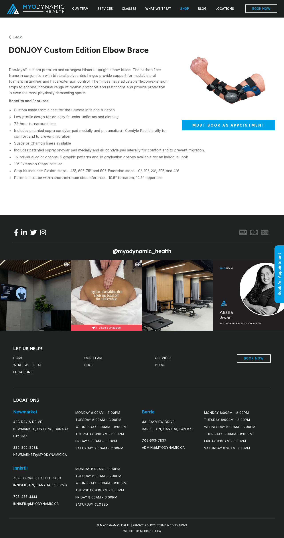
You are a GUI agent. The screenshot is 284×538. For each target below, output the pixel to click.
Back (17, 37)
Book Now (261, 8)
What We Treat (158, 8)
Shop (184, 8)
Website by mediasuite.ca (142, 531)
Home (18, 358)
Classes (129, 8)
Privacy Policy (144, 525)
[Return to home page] (35, 8)
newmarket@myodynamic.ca (40, 455)
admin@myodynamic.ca (163, 447)
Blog (202, 8)
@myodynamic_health (142, 251)
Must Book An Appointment (228, 125)
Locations (224, 8)
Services (105, 8)
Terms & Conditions (172, 525)
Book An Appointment (279, 274)
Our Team (80, 8)
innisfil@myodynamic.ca (36, 504)
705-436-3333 (25, 496)
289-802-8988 (25, 447)
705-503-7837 (154, 440)
